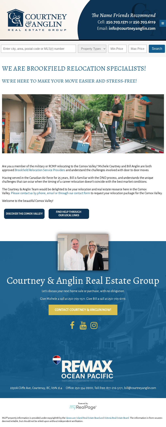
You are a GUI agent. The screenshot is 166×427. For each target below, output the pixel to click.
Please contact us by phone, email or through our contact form (50, 193)
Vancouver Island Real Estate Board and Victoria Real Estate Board (97, 418)
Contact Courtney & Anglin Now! (83, 310)
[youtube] (83, 326)
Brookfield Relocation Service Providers (40, 170)
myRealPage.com (83, 407)
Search (157, 48)
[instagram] (93, 326)
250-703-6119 (116, 298)
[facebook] (72, 326)
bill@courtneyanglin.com (140, 388)
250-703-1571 (76, 298)
